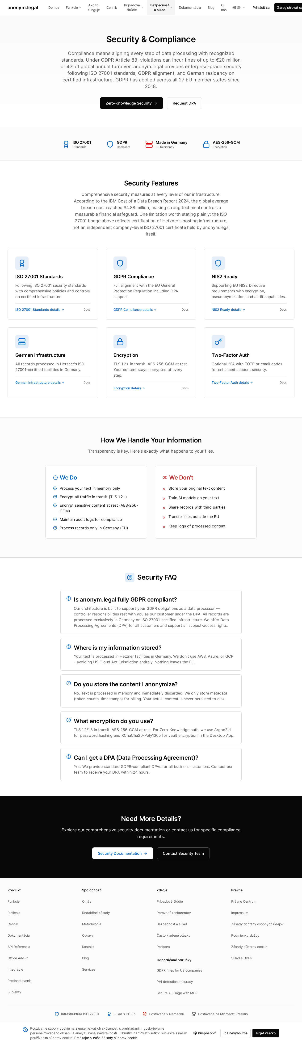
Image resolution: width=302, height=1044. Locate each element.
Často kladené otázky (173, 935)
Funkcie (72, 7)
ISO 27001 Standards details (37, 309)
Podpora (163, 947)
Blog (211, 7)
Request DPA (184, 103)
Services (88, 969)
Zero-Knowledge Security (129, 103)
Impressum (239, 913)
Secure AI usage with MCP (177, 993)
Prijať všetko (266, 1033)
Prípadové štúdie (132, 7)
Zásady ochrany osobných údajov (257, 924)
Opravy (88, 935)
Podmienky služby (245, 935)
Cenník (111, 7)
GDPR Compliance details (133, 309)
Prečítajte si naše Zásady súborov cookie (106, 1038)
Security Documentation (120, 853)
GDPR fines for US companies (179, 970)
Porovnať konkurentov (174, 913)
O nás (224, 7)
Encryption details (127, 388)
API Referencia (19, 947)
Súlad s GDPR (241, 958)
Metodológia (91, 924)
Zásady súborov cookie (249, 947)
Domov (53, 7)
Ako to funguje (94, 7)
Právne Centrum (243, 901)
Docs (87, 309)
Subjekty (14, 992)
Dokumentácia (190, 7)
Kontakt (88, 947)
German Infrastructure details (38, 382)
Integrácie (15, 969)
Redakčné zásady (96, 913)
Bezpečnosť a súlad (159, 7)
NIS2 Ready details (226, 309)
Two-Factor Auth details (230, 382)
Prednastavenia (20, 981)
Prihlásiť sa (261, 7)
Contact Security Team (183, 853)
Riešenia (14, 913)
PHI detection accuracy (175, 982)
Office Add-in (18, 958)
